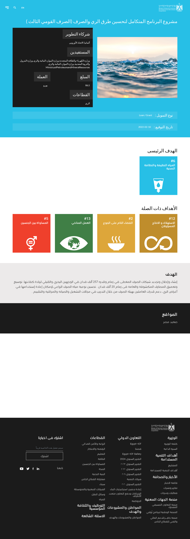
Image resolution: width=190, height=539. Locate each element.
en (22, 7)
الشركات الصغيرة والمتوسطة (89, 489)
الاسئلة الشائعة (93, 516)
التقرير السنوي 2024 (130, 459)
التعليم (101, 454)
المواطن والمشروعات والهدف (125, 518)
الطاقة (101, 459)
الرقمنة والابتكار (96, 449)
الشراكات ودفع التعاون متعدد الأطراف (125, 495)
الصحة (102, 469)
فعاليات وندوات (169, 493)
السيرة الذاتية (170, 449)
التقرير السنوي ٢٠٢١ (131, 474)
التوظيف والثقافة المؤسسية (91, 507)
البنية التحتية (98, 474)
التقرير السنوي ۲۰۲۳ (131, 464)
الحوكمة (136, 501)
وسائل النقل (98, 494)
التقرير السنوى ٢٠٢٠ (131, 484)
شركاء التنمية (134, 479)
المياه (102, 499)
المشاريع (172, 465)
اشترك (45, 456)
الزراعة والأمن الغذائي (93, 444)
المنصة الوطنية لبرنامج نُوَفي (161, 512)
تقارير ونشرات (170, 488)
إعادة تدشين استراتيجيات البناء (125, 489)
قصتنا (138, 449)
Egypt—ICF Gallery (131, 454)
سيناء (102, 484)
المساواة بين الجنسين (93, 464)
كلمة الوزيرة (170, 444)
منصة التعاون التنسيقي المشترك (164, 506)
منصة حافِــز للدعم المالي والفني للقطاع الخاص (163, 520)
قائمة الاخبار (170, 483)
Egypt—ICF (135, 444)
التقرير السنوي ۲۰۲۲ (131, 469)
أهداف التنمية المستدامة (163, 470)
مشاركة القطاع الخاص (93, 479)
